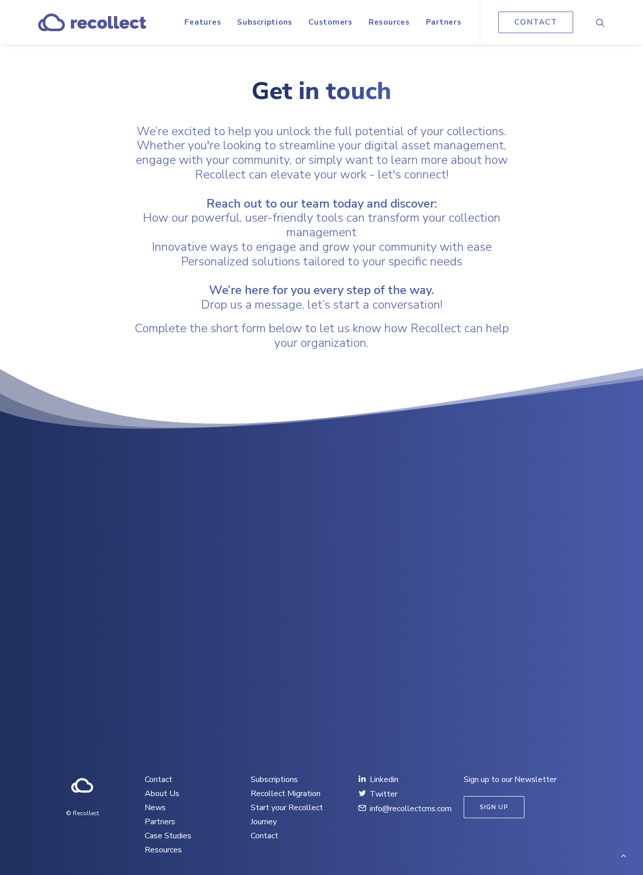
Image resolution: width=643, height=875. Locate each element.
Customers (330, 22)
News (155, 807)
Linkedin (384, 779)
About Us (162, 793)
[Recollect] (92, 22)
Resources (389, 22)
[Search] (600, 22)
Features (202, 22)
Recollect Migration (285, 793)
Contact (158, 779)
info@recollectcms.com (411, 808)
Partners (444, 22)
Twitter (383, 794)
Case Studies (168, 835)
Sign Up (494, 807)
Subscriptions (264, 22)
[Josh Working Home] (82, 785)
